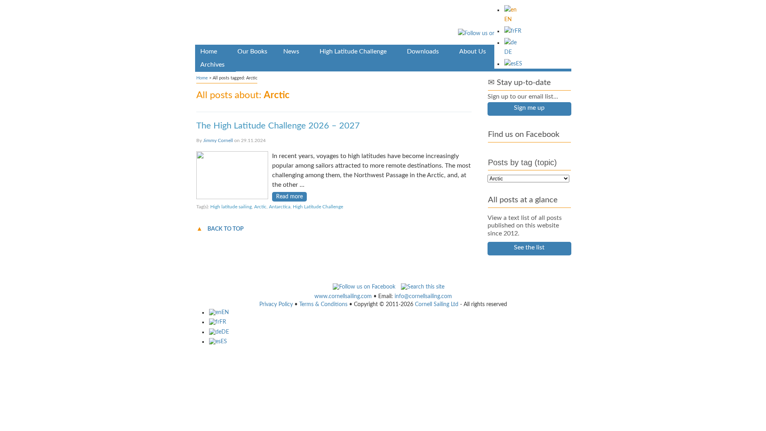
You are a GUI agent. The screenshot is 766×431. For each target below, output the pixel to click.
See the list (529, 247)
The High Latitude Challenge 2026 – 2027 (278, 125)
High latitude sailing (231, 206)
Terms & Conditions (323, 304)
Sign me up (529, 108)
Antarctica (279, 206)
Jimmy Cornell (218, 140)
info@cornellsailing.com (423, 296)
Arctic (260, 206)
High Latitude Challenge (318, 206)
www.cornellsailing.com (343, 296)
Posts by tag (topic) (522, 162)
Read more (289, 197)
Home (202, 78)
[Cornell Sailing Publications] (383, 23)
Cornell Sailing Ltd (436, 304)
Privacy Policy (276, 304)
